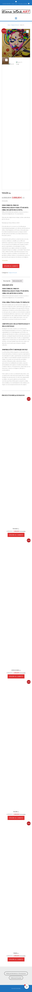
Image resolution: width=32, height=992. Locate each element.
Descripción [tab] (6, 281)
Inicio (9, 25)
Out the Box (18, 988)
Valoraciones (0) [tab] (17, 281)
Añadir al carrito (11, 266)
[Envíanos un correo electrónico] (16, 1)
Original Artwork (15, 25)
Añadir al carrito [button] (16, 535)
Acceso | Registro (6, 3)
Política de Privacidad (16, 978)
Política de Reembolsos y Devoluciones (16, 973)
